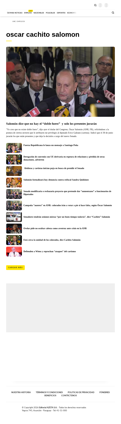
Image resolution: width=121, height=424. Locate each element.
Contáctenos (69, 396)
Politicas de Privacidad (81, 392)
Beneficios (50, 396)
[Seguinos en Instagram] (113, 408)
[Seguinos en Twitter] (107, 408)
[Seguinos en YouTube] (110, 408)
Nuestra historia (21, 392)
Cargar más (15, 267)
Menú (113, 5)
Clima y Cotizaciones (89, 5)
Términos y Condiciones (49, 392)
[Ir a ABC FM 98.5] (103, 12)
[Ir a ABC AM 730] (91, 12)
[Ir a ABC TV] (82, 12)
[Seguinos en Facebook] (103, 408)
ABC (12, 4)
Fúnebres (104, 392)
